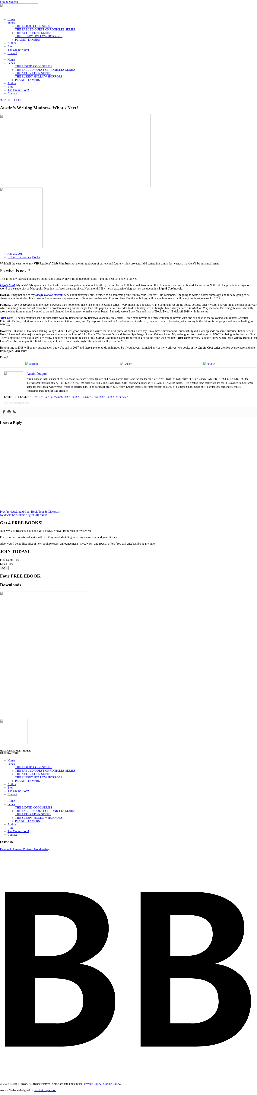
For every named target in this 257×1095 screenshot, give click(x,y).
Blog (10, 46)
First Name (7, 559)
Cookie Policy (111, 1083)
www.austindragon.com (16, 402)
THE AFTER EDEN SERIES (33, 32)
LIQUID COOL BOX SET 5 (113, 397)
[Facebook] (3, 412)
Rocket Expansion (45, 1090)
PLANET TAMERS (27, 39)
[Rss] (14, 412)
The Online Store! (18, 49)
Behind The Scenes (19, 257)
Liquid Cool (7, 285)
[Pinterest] (9, 412)
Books (36, 257)
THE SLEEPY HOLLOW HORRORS (38, 36)
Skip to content (9, 1)
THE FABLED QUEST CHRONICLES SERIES (45, 29)
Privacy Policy (92, 1083)
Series (11, 22)
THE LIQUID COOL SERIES (33, 26)
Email (4, 563)
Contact (12, 53)
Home (11, 19)
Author (12, 43)
